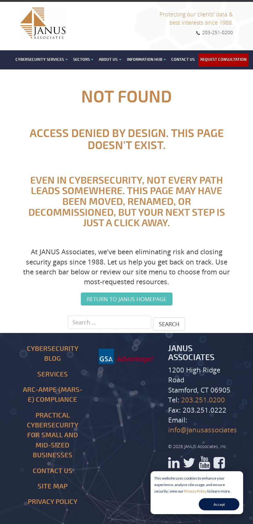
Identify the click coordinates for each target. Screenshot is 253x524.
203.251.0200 (203, 399)
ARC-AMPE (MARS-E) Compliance (52, 395)
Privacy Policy (195, 491)
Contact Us (183, 59)
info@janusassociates (202, 429)
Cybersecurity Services (39, 59)
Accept (219, 504)
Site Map (53, 486)
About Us (108, 59)
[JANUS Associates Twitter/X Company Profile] (189, 464)
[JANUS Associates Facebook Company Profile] (219, 464)
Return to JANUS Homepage (127, 299)
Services (52, 374)
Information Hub (144, 59)
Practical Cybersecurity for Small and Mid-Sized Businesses (52, 435)
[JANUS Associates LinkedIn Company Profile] (174, 464)
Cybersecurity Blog (52, 354)
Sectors (81, 59)
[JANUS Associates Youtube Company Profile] (204, 464)
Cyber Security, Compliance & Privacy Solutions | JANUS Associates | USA (43, 23)
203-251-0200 (217, 32)
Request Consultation (223, 59)
